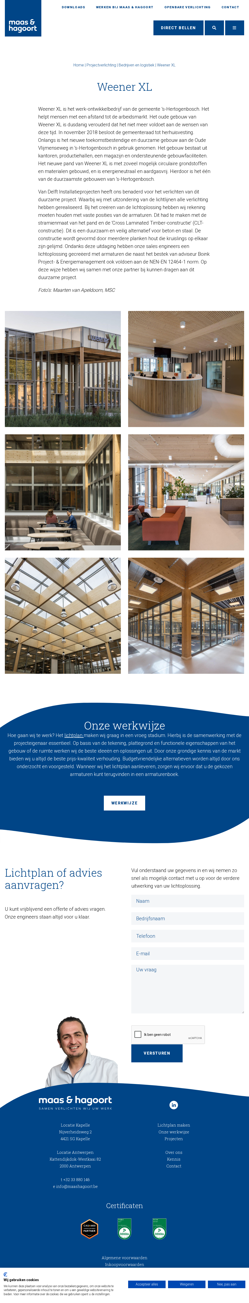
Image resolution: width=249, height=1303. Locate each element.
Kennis (173, 1159)
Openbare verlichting (187, 7)
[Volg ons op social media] (173, 1105)
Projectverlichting (101, 65)
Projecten (174, 1138)
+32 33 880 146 (75, 1179)
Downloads (73, 7)
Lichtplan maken (174, 1125)
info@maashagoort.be (75, 1186)
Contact (230, 7)
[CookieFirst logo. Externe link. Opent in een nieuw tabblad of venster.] (5, 1274)
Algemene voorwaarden (124, 1257)
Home (78, 65)
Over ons (173, 1152)
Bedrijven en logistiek (136, 65)
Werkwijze (124, 803)
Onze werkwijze (174, 1131)
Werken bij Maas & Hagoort (125, 7)
